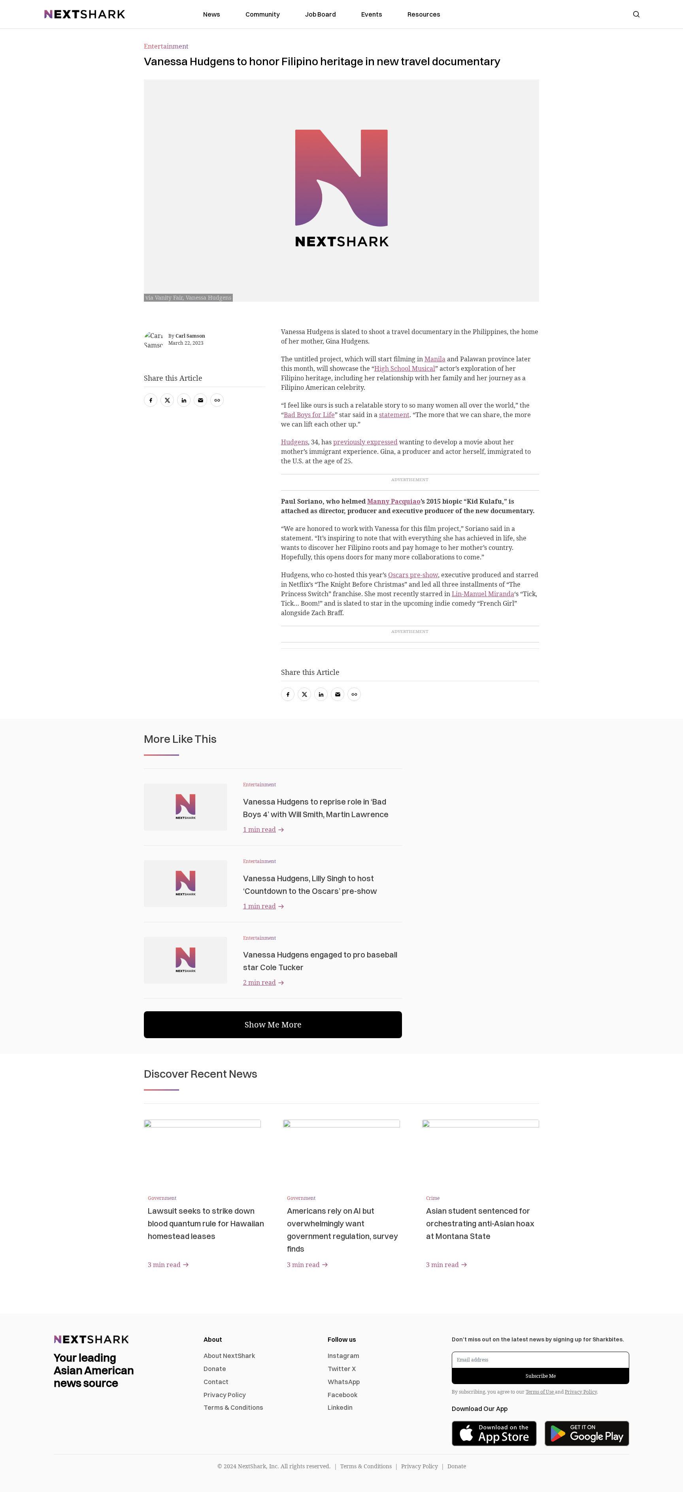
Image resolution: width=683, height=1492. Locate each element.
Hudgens (294, 442)
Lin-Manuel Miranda (483, 593)
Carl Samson (190, 335)
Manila (435, 359)
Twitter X (342, 1369)
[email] (337, 694)
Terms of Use (540, 1391)
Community (262, 14)
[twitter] (304, 694)
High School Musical (404, 368)
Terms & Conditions (233, 1407)
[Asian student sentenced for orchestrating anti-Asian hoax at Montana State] (480, 1152)
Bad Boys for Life (309, 414)
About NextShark (229, 1356)
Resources (424, 14)
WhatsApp (344, 1382)
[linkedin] (321, 694)
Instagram (343, 1356)
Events (371, 14)
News (211, 14)
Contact (216, 1382)
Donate (215, 1369)
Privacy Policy (225, 1395)
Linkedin (340, 1407)
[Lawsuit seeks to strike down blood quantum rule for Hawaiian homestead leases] (202, 1152)
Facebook (343, 1395)
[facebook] (287, 694)
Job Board (320, 14)
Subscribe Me (541, 1376)
